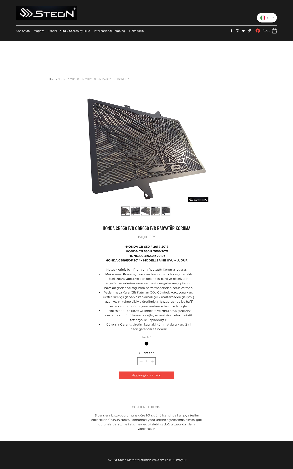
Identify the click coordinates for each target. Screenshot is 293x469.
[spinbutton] (146, 361)
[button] (274, 31)
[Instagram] (237, 31)
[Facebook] (231, 31)
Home (53, 79)
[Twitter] (243, 31)
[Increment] (152, 361)
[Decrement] (140, 361)
